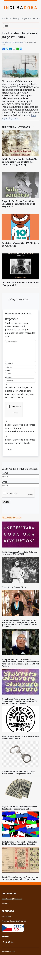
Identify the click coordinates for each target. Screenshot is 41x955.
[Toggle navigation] (6, 25)
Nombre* (9, 363)
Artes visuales (18, 42)
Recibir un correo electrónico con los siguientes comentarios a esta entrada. (20, 428)
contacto (5, 903)
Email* (8, 370)
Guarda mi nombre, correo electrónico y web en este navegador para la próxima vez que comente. (19, 392)
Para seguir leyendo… (19, 117)
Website (8, 377)
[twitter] (6, 942)
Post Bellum (6, 917)
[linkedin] (12, 942)
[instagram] (9, 942)
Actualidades (6, 42)
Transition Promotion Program (14, 921)
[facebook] (3, 942)
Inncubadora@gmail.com (12, 899)
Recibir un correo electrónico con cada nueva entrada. (20, 441)
